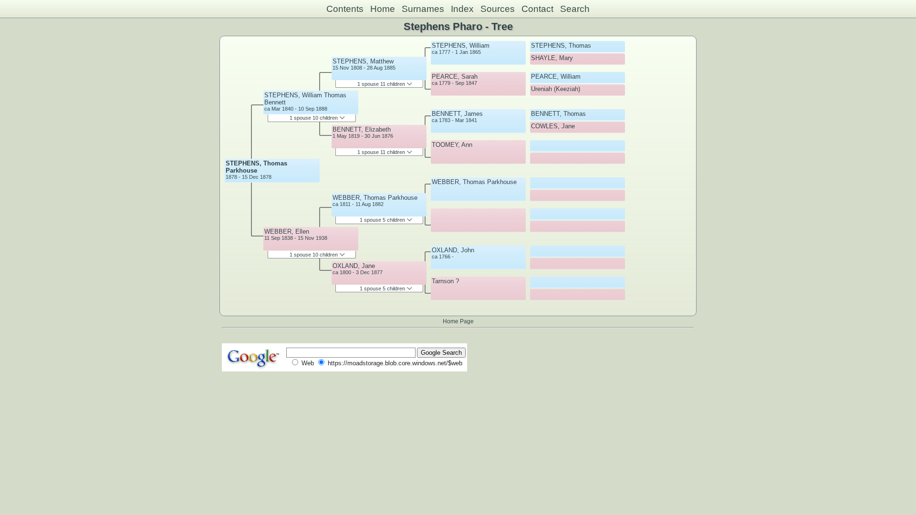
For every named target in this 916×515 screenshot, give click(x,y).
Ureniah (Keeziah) (555, 89)
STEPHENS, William (460, 45)
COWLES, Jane (553, 126)
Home (382, 9)
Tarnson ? (445, 281)
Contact (537, 9)
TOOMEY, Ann (452, 144)
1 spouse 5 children (383, 220)
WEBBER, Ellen (286, 231)
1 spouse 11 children (381, 84)
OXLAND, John (453, 250)
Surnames (423, 9)
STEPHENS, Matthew (363, 61)
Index (462, 9)
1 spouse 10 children (314, 118)
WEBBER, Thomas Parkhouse (375, 197)
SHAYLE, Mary (552, 58)
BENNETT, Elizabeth (362, 129)
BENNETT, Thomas (558, 113)
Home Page (458, 321)
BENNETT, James (457, 113)
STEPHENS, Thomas (561, 45)
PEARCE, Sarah (455, 76)
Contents (345, 9)
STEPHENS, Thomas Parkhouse (256, 167)
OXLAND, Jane (354, 265)
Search (575, 9)
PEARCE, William (556, 76)
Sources (497, 9)
